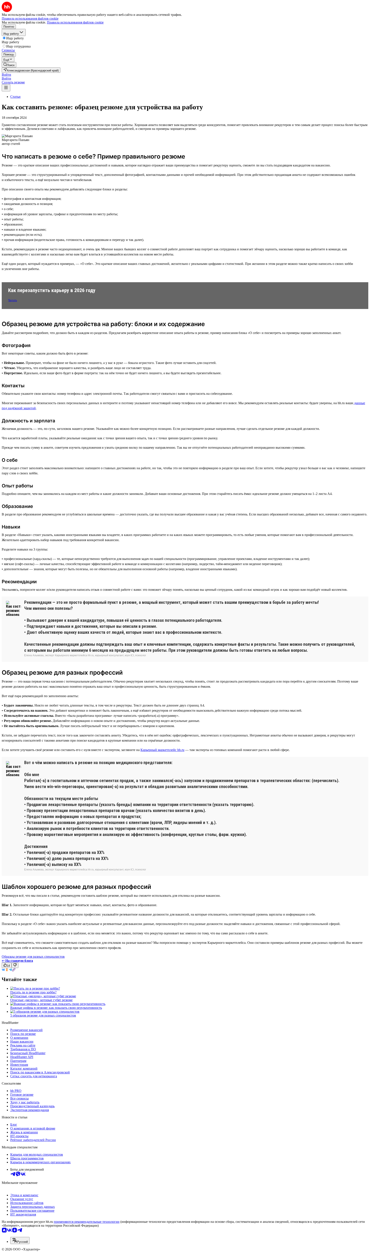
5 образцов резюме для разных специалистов (43, 1015)
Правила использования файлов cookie (75, 22)
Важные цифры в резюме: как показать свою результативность (56, 1008)
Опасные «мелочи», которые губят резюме (41, 1000)
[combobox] (20, 1240)
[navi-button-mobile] (6, 87)
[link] (9, 64)
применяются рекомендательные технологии (86, 1221)
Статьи (15, 96)
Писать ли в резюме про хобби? (33, 992)
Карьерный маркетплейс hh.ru (162, 750)
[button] (6, 74)
